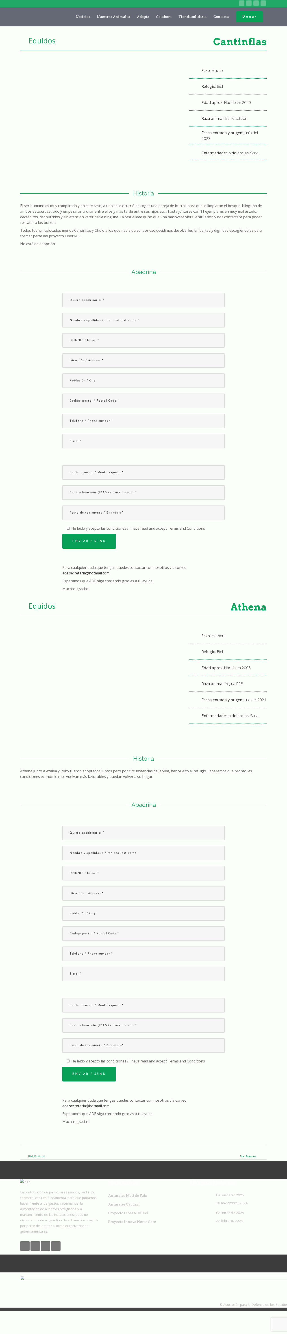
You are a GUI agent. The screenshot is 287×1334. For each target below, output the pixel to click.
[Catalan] (207, 3)
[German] (228, 3)
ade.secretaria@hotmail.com (85, 573)
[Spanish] (235, 3)
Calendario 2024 (230, 1213)
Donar (249, 17)
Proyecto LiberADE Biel (128, 1213)
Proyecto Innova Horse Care (132, 1222)
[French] (221, 3)
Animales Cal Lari (124, 1204)
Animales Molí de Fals (127, 1196)
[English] (214, 3)
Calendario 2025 (230, 1195)
